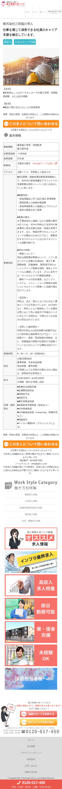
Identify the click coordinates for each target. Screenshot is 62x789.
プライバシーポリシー (31, 753)
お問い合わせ (31, 766)
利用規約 (31, 759)
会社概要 (31, 746)
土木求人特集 (31, 501)
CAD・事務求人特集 (31, 521)
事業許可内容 (31, 772)
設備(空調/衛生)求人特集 (31, 507)
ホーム (31, 740)
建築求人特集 (31, 494)
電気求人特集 (31, 514)
